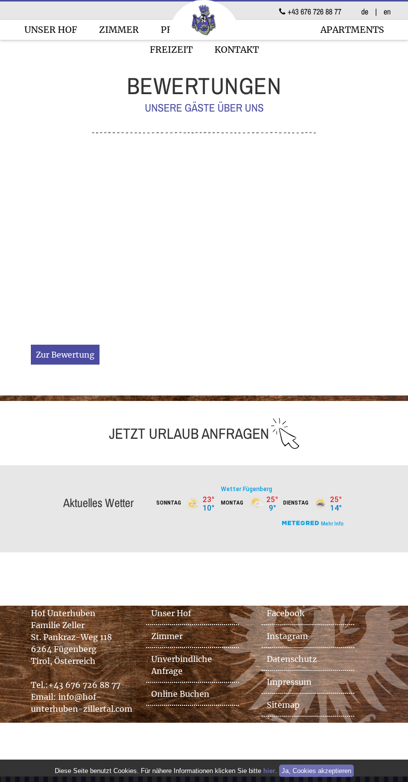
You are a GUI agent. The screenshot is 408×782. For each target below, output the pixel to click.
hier (269, 771)
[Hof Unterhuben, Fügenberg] (204, 36)
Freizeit (171, 49)
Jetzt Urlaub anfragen (189, 433)
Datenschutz (292, 659)
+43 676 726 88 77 (313, 11)
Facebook (286, 613)
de (364, 11)
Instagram (287, 636)
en (387, 11)
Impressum (289, 682)
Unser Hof (50, 29)
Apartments (352, 29)
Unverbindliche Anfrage (181, 665)
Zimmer (119, 29)
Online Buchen (180, 694)
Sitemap (283, 705)
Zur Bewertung (65, 355)
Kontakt (236, 49)
